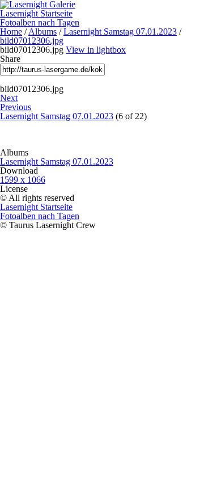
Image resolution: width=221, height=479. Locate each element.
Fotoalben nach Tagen (39, 22)
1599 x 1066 (22, 179)
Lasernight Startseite (36, 13)
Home (11, 31)
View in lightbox (96, 49)
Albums (42, 31)
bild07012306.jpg (31, 40)
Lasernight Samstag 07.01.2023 (120, 31)
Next (9, 98)
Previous (15, 107)
